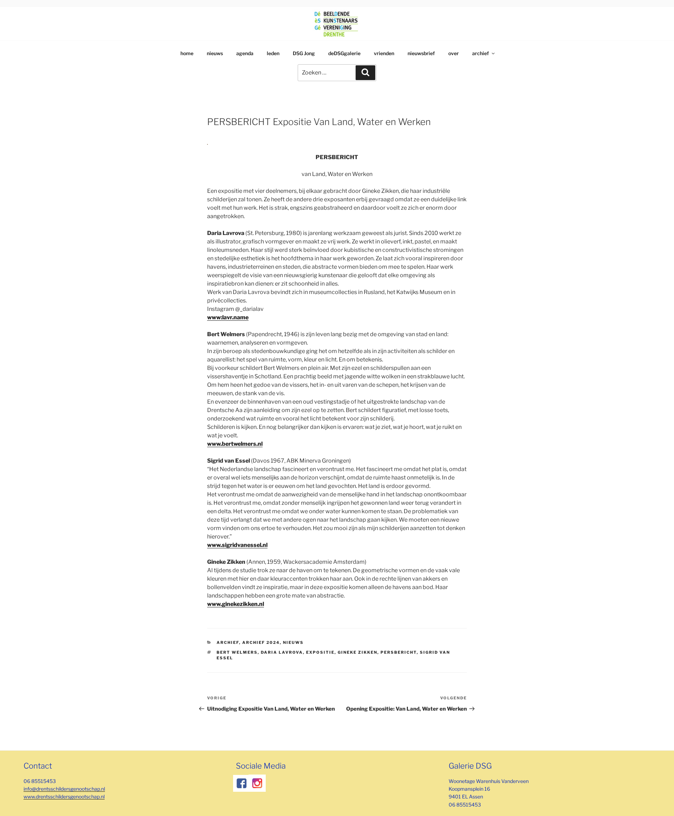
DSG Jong (304, 53)
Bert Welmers (237, 652)
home (186, 53)
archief (480, 53)
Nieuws (293, 642)
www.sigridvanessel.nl (237, 545)
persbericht (399, 652)
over (453, 53)
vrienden (384, 53)
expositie (320, 652)
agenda (244, 53)
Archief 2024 (261, 642)
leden (273, 53)
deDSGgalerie (344, 53)
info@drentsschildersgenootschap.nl (64, 789)
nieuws (215, 53)
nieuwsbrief (421, 53)
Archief (228, 642)
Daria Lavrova (282, 652)
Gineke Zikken (357, 652)
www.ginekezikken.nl (235, 604)
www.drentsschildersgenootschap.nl (64, 796)
